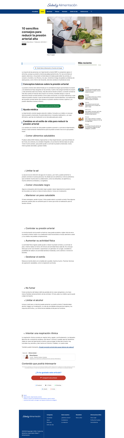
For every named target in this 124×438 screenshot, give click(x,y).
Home (99, 65)
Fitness (57, 11)
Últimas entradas (32, 353)
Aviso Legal (93, 417)
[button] (91, 11)
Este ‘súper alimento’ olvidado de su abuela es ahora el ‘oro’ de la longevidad (93, 120)
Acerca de (25, 353)
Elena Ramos (30, 42)
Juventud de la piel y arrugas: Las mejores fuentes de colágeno (40, 400)
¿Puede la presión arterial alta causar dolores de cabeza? (56, 347)
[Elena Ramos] (25, 358)
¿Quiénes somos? (65, 417)
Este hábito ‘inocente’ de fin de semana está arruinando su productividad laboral (93, 113)
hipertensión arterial (36, 397)
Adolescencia (84, 11)
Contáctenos (64, 420)
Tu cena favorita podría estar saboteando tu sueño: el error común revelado (93, 91)
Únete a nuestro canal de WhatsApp (49, 106)
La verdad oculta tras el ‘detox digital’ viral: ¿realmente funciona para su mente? (93, 98)
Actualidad (35, 11)
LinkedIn (45, 389)
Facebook (39, 385)
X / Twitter (48, 385)
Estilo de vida (74, 11)
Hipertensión (27, 397)
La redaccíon (64, 422)
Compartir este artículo (49, 378)
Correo (53, 389)
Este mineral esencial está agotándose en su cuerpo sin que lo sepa (92, 105)
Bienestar (49, 11)
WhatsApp (58, 385)
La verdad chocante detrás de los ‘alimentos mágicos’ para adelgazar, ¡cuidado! (93, 127)
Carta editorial (94, 422)
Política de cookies (95, 420)
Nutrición (64, 11)
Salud (42, 11)
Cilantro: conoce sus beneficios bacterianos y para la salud (39, 398)
